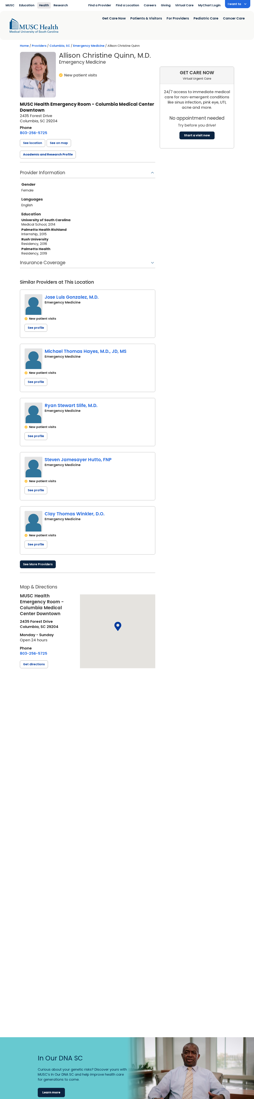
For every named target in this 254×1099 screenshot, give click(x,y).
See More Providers (38, 564)
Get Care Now (114, 18)
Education (26, 5)
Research (61, 5)
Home (24, 46)
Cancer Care (234, 18)
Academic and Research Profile (48, 154)
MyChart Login (209, 5)
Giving (166, 5)
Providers (39, 46)
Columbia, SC (59, 46)
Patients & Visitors (146, 18)
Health (44, 5)
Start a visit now (197, 135)
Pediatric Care (206, 18)
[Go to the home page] (34, 25)
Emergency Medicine (89, 46)
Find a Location (127, 5)
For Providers (178, 18)
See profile (36, 328)
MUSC (10, 5)
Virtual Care (184, 5)
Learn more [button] (51, 1092)
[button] (32, 143)
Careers (150, 5)
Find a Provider (99, 5)
